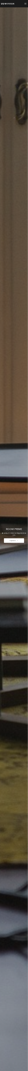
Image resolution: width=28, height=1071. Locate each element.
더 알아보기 (13, 540)
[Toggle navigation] (25, 3)
